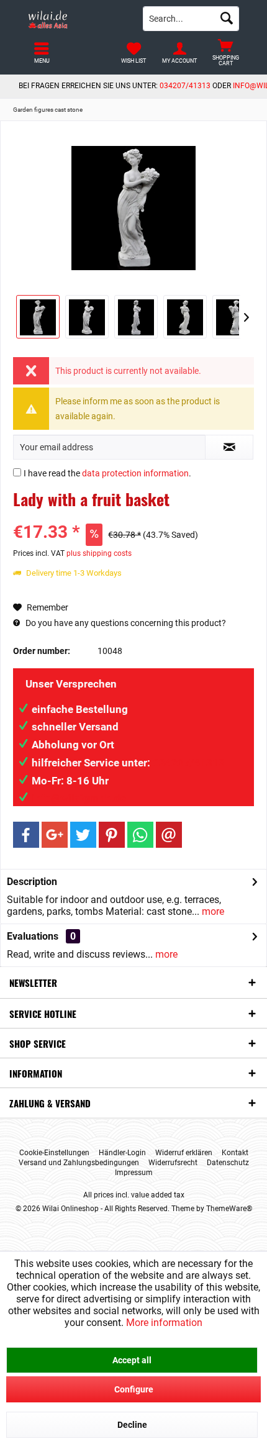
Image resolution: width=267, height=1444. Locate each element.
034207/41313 (185, 85)
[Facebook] (26, 835)
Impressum (134, 1172)
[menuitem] (225, 53)
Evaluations (32, 936)
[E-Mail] (169, 835)
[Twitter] (83, 835)
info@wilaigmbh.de (79, 798)
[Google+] (55, 835)
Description (32, 882)
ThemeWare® (229, 1208)
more (211, 911)
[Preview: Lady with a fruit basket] (38, 316)
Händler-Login (122, 1152)
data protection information (135, 473)
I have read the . (107, 473)
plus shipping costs (99, 553)
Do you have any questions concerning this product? (125, 623)
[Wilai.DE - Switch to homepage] (76, 18)
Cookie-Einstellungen (54, 1152)
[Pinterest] (112, 835)
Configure (133, 1389)
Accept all (132, 1360)
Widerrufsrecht (172, 1162)
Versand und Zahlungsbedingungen (79, 1162)
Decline (132, 1425)
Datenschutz (228, 1162)
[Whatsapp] (140, 835)
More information (164, 1322)
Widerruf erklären (183, 1152)
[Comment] (133, 515)
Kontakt (235, 1152)
